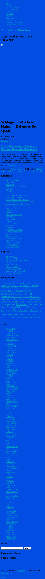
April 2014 (10, 460)
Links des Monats (12, 223)
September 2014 (12, 451)
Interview (9, 212)
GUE (29, 294)
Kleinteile (17, 299)
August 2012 (11, 498)
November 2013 (12, 468)
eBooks (9, 191)
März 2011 (10, 534)
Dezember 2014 (12, 447)
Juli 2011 (9, 526)
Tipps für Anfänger (13, 242)
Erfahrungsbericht (12, 206)
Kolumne (9, 217)
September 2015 (12, 434)
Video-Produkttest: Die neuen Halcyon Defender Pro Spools (19, 148)
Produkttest (10, 227)
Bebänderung (25, 286)
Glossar (9, 16)
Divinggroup (10, 262)
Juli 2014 (9, 455)
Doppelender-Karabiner (24, 288)
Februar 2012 (11, 511)
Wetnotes (14, 317)
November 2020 (12, 350)
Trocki (28, 314)
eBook (8, 5)
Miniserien (10, 11)
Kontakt (9, 20)
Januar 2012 (10, 513)
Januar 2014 (10, 466)
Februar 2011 (11, 537)
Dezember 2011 (12, 515)
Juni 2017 (9, 412)
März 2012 (10, 509)
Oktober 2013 (11, 470)
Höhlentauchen (6, 299)
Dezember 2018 (12, 387)
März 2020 (10, 363)
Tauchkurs (11, 307)
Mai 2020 (9, 359)
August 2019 (11, 374)
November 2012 (12, 492)
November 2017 (12, 402)
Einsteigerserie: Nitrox (14, 197)
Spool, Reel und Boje (14, 238)
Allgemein (10, 183)
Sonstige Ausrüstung (13, 236)
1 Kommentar (6, 141)
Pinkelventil (5, 302)
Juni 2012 (9, 502)
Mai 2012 (9, 504)
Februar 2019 (11, 382)
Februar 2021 (11, 346)
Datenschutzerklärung (14, 24)
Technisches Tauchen (25, 307)
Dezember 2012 (12, 489)
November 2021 (12, 337)
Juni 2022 (9, 331)
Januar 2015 (10, 445)
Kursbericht (10, 219)
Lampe (8, 221)
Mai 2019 (9, 378)
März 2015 (10, 442)
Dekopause (10, 256)
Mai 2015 (9, 440)
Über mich (10, 18)
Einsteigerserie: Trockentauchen (18, 204)
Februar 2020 (11, 365)
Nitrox (36, 299)
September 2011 (12, 522)
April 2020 (10, 361)
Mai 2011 (9, 530)
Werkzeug (35, 315)
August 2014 (11, 453)
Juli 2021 (9, 342)
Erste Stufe (20, 291)
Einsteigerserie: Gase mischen (17, 195)
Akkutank (9, 283)
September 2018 (12, 389)
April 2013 (10, 481)
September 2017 (12, 406)
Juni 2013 (9, 477)
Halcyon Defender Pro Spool (12, 171)
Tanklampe (21, 304)
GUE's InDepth (12, 267)
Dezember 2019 (12, 370)
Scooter (9, 234)
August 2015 (11, 436)
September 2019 (12, 372)
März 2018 (10, 397)
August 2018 (11, 391)
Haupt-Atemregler (36, 297)
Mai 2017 (9, 415)
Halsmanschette (17, 297)
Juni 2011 (9, 528)
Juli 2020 (9, 355)
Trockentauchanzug (27, 310)
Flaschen (9, 210)
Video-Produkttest (17, 169)
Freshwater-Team (12, 264)
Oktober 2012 (11, 494)
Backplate (30, 283)
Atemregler (10, 185)
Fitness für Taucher (13, 208)
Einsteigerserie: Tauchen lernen (17, 200)
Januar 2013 (10, 487)
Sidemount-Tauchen (13, 269)
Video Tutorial (11, 245)
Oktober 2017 (11, 404)
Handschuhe (27, 297)
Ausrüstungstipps (12, 7)
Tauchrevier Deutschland (15, 271)
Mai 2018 (9, 393)
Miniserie (9, 225)
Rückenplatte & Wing (14, 232)
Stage (24, 302)
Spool (26, 171)
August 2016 (11, 430)
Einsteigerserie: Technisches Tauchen (20, 202)
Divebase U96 (11, 258)
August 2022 (11, 329)
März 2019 (10, 380)
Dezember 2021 (12, 335)
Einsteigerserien (12, 9)
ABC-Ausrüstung (12, 180)
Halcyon (39, 169)
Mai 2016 (9, 432)
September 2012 (12, 496)
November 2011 (12, 517)
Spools (32, 171)
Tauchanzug (10, 240)
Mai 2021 (9, 344)
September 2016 (12, 427)
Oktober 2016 (11, 425)
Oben (3, 577)
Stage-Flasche (32, 302)
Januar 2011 (10, 539)
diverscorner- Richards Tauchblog (18, 260)
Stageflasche (10, 304)
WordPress (21, 571)
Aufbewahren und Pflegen (16, 187)
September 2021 (12, 340)
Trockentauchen (12, 314)
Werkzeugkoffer (5, 317)
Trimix (10, 311)
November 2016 (12, 423)
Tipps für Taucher (15, 30)
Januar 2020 (10, 367)
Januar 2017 (10, 421)
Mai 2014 (9, 457)
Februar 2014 (11, 464)
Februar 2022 (11, 333)
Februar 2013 (11, 485)
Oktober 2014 (11, 449)
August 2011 (10, 524)
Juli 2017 (9, 410)
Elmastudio (5, 573)
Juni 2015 (9, 438)
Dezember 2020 (12, 348)
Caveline (11, 288)
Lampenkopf (27, 299)
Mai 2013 (9, 479)
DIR (16, 288)
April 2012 (10, 507)
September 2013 (12, 472)
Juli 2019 (9, 376)
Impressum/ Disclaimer (14, 22)
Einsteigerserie (11, 193)
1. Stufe (3, 283)
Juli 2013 (9, 475)
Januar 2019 (10, 385)
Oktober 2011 (11, 519)
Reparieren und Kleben (14, 230)
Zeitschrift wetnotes (29, 318)
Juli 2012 (9, 500)
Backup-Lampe (15, 286)
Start (7, 3)
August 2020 (11, 352)
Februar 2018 (11, 400)
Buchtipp (9, 189)
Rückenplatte (16, 301)
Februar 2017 (11, 419)
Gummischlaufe (7, 297)
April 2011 (10, 532)
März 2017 (10, 417)
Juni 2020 (9, 357)
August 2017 (11, 408)
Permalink (40, 171)
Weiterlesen (12, 165)
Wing (21, 317)
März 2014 (10, 462)
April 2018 (10, 395)
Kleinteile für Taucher (14, 215)
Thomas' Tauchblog (13, 273)
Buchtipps (9, 14)
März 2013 (10, 483)
